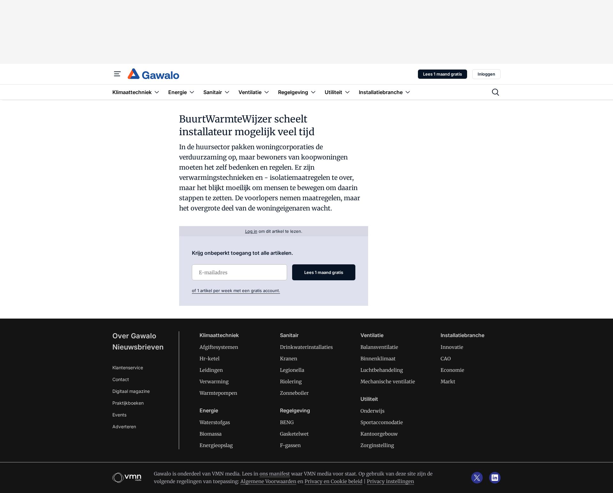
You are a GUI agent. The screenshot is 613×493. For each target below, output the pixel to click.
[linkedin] (495, 477)
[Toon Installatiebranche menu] (408, 92)
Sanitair (289, 335)
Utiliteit (369, 399)
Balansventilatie (379, 347)
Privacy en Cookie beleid (333, 481)
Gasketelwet (294, 434)
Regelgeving (295, 410)
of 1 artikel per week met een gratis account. (236, 290)
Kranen (288, 359)
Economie (452, 370)
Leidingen (211, 370)
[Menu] (117, 74)
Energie (209, 410)
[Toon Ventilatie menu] (266, 92)
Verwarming (214, 382)
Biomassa (211, 434)
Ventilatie (371, 335)
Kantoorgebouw (379, 434)
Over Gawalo (134, 336)
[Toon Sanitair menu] (227, 92)
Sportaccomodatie (381, 422)
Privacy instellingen (390, 481)
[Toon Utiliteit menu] (347, 92)
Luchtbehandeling (381, 370)
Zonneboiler (294, 393)
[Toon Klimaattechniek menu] (157, 92)
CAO (446, 359)
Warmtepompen (218, 393)
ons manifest (275, 474)
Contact (120, 379)
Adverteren (124, 426)
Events (119, 414)
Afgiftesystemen (219, 347)
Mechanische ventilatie (387, 382)
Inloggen (486, 74)
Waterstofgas (215, 422)
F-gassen (290, 445)
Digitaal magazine (131, 391)
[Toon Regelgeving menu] (313, 92)
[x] (477, 477)
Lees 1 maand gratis (442, 74)
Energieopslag (216, 445)
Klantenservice (127, 367)
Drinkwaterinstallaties (306, 347)
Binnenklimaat (378, 359)
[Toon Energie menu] (192, 92)
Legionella (292, 370)
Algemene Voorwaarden (268, 481)
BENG (287, 422)
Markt (448, 382)
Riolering (291, 382)
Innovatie (452, 347)
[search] (495, 92)
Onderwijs (372, 411)
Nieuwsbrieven (137, 347)
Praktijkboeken (128, 403)
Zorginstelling (377, 445)
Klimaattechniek (219, 335)
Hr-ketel (210, 359)
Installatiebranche (462, 335)
